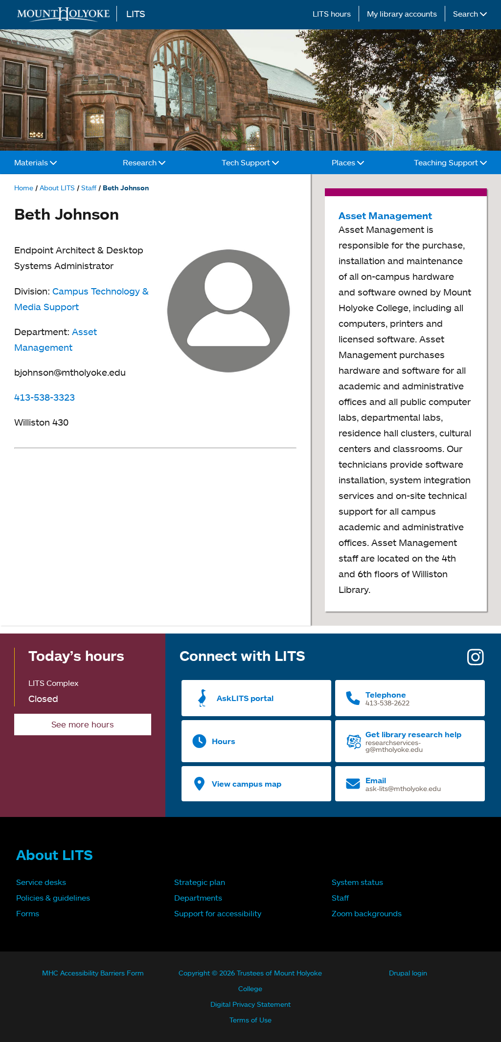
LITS (135, 13)
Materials (32, 162)
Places (344, 162)
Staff (88, 187)
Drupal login (408, 973)
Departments (198, 898)
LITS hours (332, 14)
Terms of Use (250, 1020)
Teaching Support (447, 162)
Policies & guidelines (53, 898)
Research (141, 162)
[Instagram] (475, 660)
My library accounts (402, 14)
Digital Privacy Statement (250, 1004)
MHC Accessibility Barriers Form (93, 973)
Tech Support (247, 162)
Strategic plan (199, 882)
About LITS (57, 187)
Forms (27, 913)
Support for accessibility (217, 913)
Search (466, 14)
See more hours (82, 724)
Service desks (41, 882)
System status (357, 882)
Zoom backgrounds (367, 913)
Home (23, 187)
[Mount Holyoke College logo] (65, 14)
